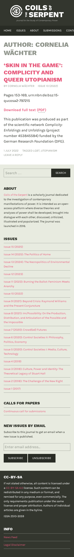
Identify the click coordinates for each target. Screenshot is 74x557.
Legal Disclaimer (14, 545)
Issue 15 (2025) (13, 247)
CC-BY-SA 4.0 (14, 488)
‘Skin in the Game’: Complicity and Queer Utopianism (33, 72)
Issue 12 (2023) (13, 274)
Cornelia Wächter (21, 86)
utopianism (49, 150)
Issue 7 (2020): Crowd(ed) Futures (25, 329)
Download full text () (25, 110)
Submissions (52, 30)
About (34, 30)
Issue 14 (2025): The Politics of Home (27, 254)
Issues (20, 30)
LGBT (36, 150)
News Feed (10, 537)
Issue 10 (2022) (48, 86)
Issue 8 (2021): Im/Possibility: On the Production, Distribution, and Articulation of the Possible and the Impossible (35, 318)
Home (8, 30)
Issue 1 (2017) (12, 388)
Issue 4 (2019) (12, 361)
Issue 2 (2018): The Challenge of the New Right (33, 381)
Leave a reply (13, 155)
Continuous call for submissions (25, 411)
